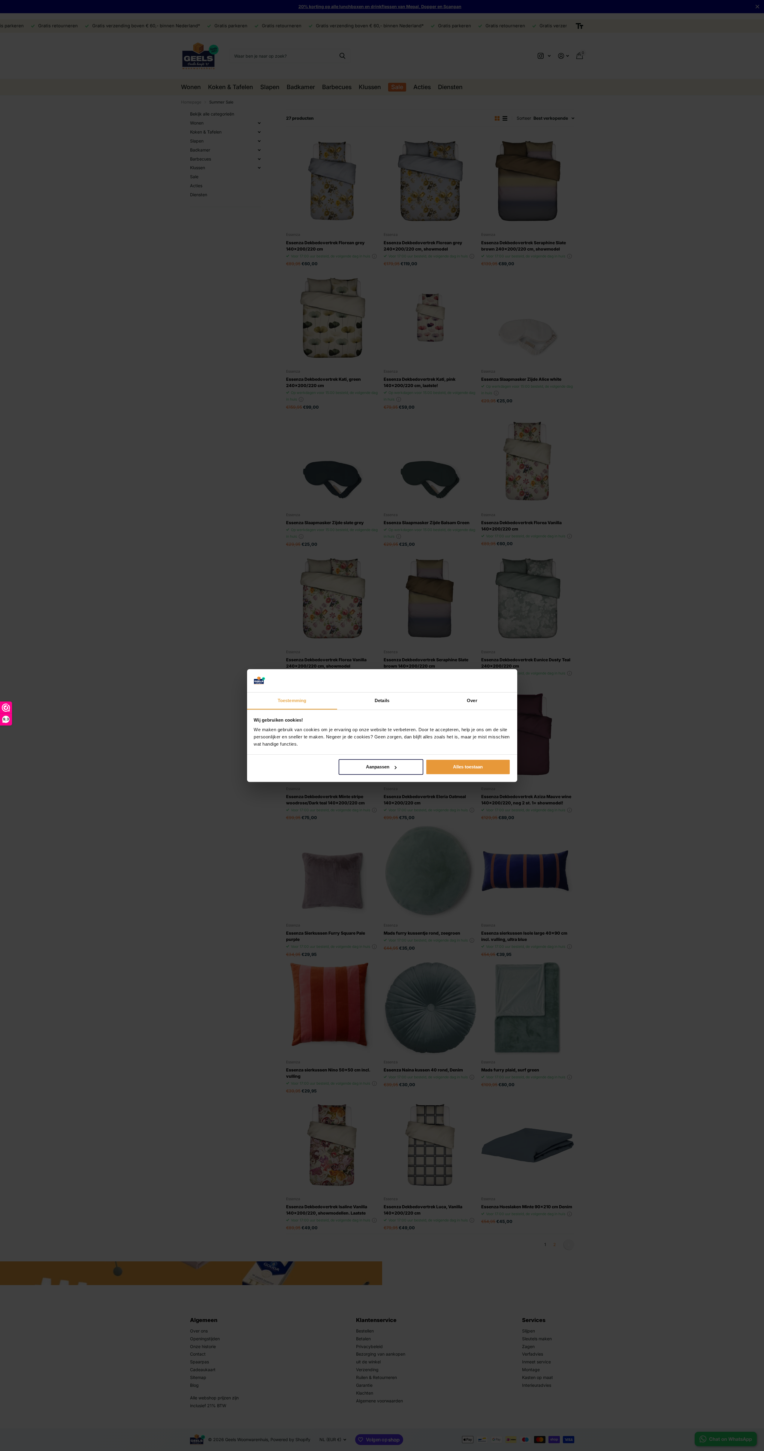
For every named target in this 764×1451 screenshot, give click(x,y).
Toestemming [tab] (292, 700)
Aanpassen (377, 767)
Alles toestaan (468, 767)
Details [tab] (382, 700)
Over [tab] (472, 700)
